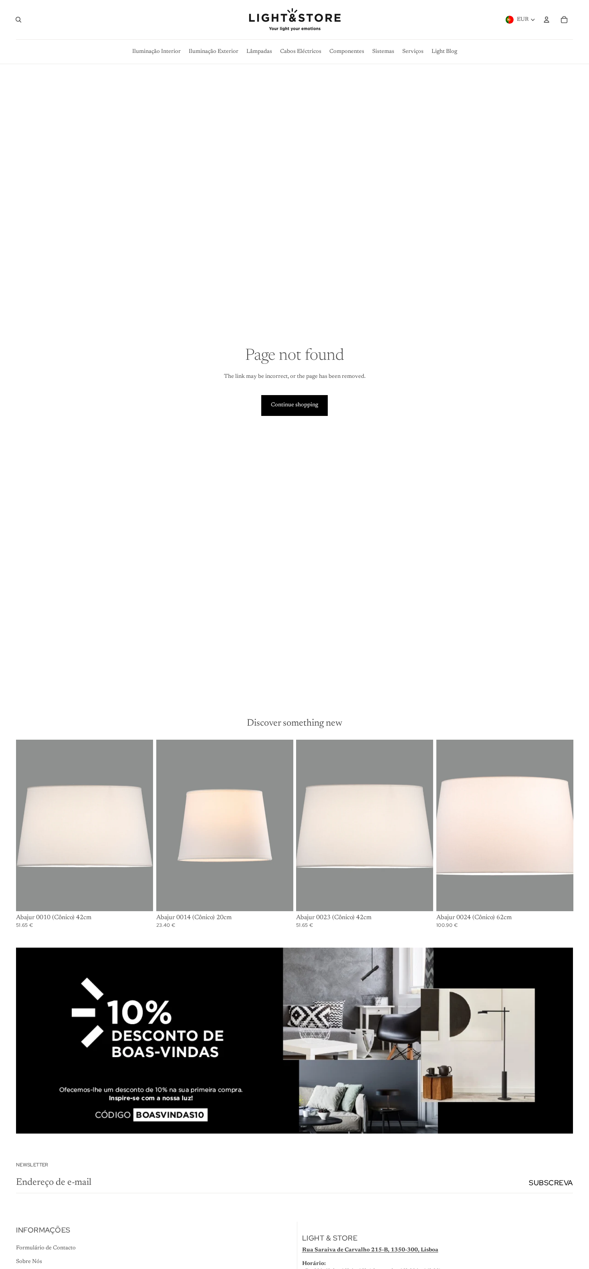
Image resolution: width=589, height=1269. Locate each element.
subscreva (551, 1182)
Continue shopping (294, 405)
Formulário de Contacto (46, 1248)
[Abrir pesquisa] (18, 19)
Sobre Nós (29, 1262)
